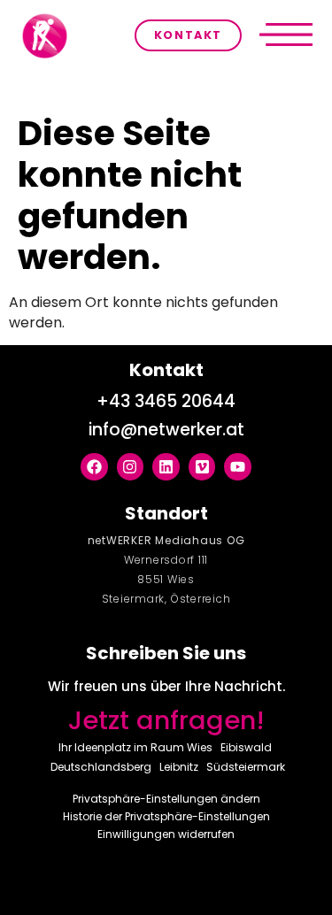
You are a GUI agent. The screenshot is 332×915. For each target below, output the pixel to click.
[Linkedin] (166, 467)
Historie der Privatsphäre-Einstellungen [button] (166, 816)
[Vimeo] (202, 467)
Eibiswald (246, 747)
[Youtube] (237, 467)
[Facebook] (94, 467)
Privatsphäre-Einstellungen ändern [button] (166, 798)
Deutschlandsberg (100, 766)
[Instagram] (130, 467)
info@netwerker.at (166, 430)
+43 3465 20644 (166, 401)
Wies (199, 747)
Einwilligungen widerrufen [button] (166, 834)
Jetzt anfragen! (166, 720)
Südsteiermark (245, 766)
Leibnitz (178, 766)
